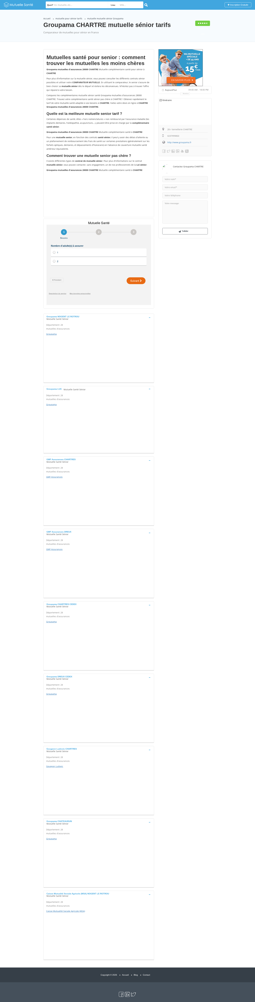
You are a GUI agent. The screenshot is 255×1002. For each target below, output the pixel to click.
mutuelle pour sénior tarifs (68, 18)
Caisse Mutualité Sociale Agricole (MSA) (65, 911)
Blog (136, 975)
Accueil (46, 18)
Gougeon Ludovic (54, 766)
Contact (146, 975)
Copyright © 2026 (109, 975)
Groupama (51, 334)
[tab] (98, 317)
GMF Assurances (54, 476)
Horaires (186, 93)
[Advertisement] (98, 194)
